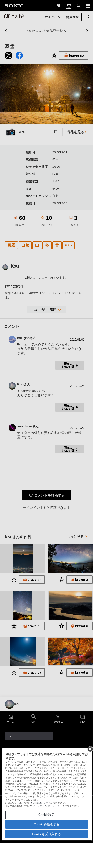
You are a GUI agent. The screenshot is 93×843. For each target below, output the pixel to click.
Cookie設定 (46, 814)
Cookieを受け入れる (46, 834)
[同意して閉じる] (89, 748)
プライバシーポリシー (51, 806)
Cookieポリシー (40, 803)
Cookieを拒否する (46, 824)
